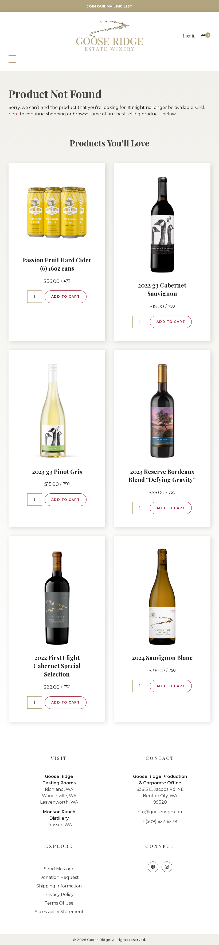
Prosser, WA (59, 824)
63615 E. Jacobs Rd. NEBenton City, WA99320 (160, 796)
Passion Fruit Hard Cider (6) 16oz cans (57, 264)
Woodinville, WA (59, 795)
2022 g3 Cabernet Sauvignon (162, 289)
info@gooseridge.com (160, 811)
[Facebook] (153, 866)
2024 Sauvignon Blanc (162, 657)
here (14, 113)
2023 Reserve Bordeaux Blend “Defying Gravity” (162, 475)
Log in (189, 36)
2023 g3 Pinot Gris (57, 471)
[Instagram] (167, 866)
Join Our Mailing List (109, 6)
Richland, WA (59, 789)
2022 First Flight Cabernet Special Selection (57, 665)
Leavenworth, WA (59, 802)
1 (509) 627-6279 (160, 821)
